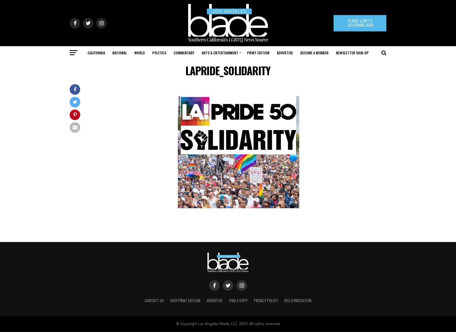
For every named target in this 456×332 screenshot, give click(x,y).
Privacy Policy (266, 300)
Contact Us (154, 300)
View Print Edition (185, 300)
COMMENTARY (184, 52)
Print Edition (258, 52)
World (139, 52)
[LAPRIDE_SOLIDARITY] (238, 206)
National (119, 52)
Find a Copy (238, 300)
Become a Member (314, 52)
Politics (159, 52)
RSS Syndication (297, 300)
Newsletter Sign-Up (352, 52)
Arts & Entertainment (220, 52)
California (96, 52)
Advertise (285, 52)
